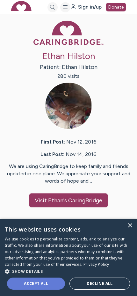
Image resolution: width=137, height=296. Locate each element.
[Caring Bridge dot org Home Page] (68, 44)
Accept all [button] (36, 283)
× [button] (129, 225)
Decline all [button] (99, 283)
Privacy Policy (96, 264)
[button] (68, 271)
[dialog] (68, 257)
